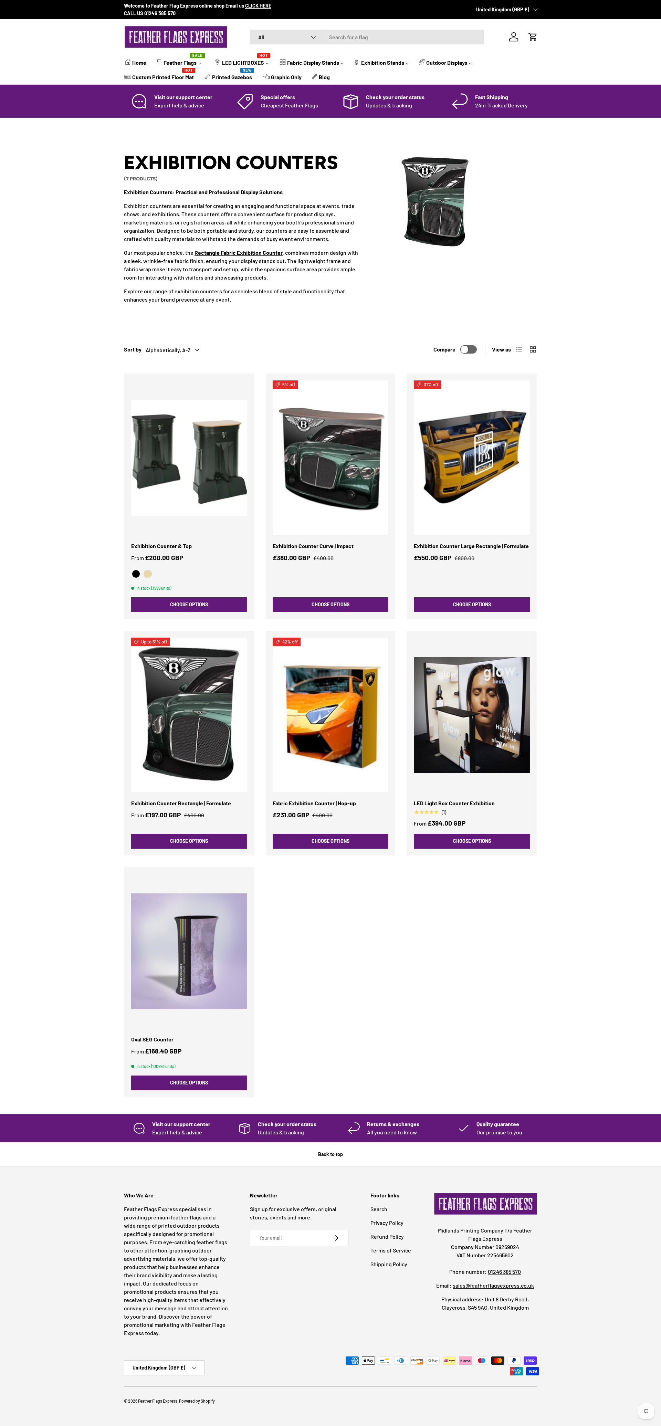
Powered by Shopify (197, 1400)
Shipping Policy (388, 1264)
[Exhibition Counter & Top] (189, 457)
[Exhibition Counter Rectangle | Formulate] (189, 715)
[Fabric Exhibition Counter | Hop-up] (331, 715)
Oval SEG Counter (152, 1039)
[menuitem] (135, 62)
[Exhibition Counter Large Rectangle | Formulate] (472, 457)
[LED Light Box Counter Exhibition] (472, 715)
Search (378, 1209)
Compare (444, 349)
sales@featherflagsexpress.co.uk (493, 1285)
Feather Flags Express (157, 1400)
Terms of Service (390, 1250)
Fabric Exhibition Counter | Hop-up (314, 803)
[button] (533, 36)
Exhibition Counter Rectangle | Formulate (181, 803)
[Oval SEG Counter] (189, 951)
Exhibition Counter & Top (161, 546)
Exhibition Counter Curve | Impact (313, 546)
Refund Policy (387, 1236)
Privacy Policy (386, 1222)
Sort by (132, 349)
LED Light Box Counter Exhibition (454, 803)
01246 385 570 (504, 1271)
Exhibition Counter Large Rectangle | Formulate (471, 546)
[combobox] (367, 37)
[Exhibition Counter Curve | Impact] (331, 457)
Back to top (330, 1154)
